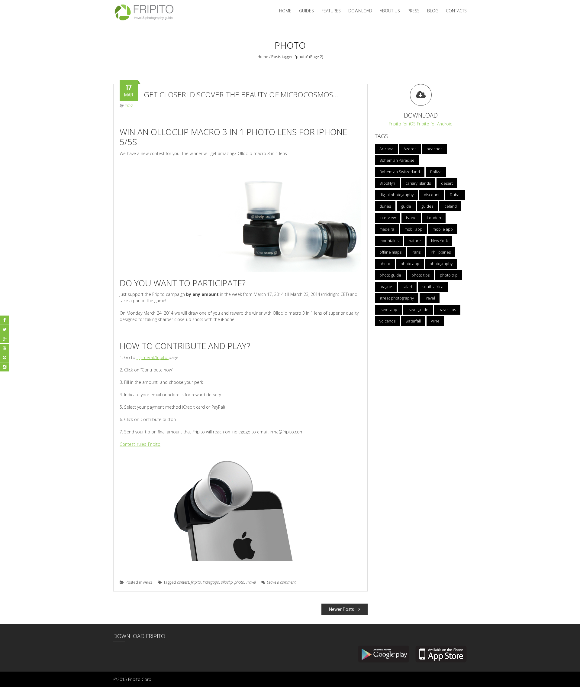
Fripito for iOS (402, 124)
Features (331, 11)
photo (239, 582)
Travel (251, 582)
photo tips (420, 275)
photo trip (449, 275)
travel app (388, 309)
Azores (410, 148)
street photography (396, 298)
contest (183, 582)
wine (435, 321)
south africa (432, 286)
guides (427, 206)
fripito (196, 582)
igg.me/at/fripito (153, 357)
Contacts (456, 11)
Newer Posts (342, 609)
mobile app (443, 229)
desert (447, 183)
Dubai (455, 194)
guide (406, 206)
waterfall (413, 321)
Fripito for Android (435, 124)
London (434, 217)
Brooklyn (387, 183)
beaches (434, 148)
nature (415, 240)
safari (407, 286)
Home (285, 11)
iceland (450, 206)
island (411, 217)
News (147, 582)
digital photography (396, 194)
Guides (306, 11)
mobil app (413, 229)
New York (439, 240)
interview (387, 217)
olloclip (227, 582)
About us (390, 11)
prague (385, 286)
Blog (432, 11)
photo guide (390, 275)
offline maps (390, 252)
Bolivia (436, 171)
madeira (386, 229)
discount (432, 194)
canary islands (418, 183)
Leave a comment (281, 582)
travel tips (447, 309)
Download (360, 11)
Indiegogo (211, 582)
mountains (388, 240)
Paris (416, 252)
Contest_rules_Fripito (140, 444)
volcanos (387, 321)
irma (129, 105)
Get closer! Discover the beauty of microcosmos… (241, 94)
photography (441, 263)
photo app (410, 263)
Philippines (441, 252)
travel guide (418, 309)
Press (414, 11)
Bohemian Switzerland (399, 171)
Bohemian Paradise (396, 160)
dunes (385, 206)
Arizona (386, 148)
